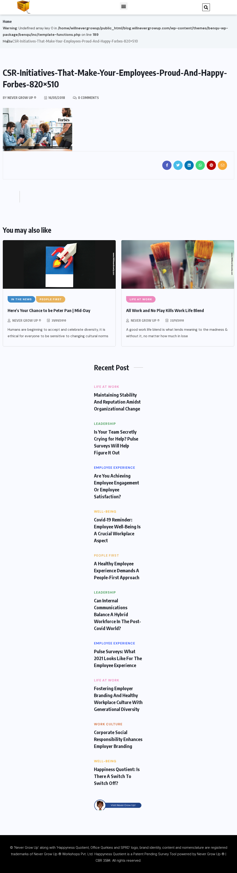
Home (7, 21)
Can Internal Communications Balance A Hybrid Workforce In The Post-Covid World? (117, 614)
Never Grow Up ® (26, 320)
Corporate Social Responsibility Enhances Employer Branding (118, 739)
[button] (124, 6)
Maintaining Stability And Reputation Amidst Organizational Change (117, 401)
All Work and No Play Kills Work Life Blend (165, 310)
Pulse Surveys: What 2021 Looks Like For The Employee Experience (118, 658)
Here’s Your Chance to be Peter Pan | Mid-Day (49, 310)
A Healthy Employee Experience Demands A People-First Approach (116, 570)
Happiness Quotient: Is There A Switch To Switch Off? (117, 776)
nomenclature (193, 847)
